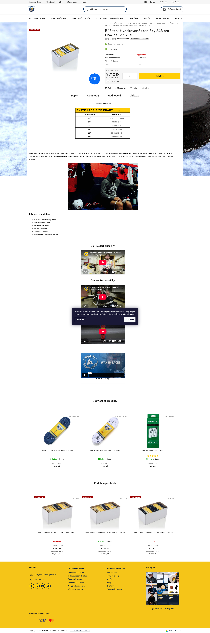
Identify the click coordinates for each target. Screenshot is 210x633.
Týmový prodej (72, 2)
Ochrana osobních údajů (77, 576)
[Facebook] (31, 586)
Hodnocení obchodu (76, 583)
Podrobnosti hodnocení (140, 39)
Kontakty (85, 2)
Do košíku (159, 76)
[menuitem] (38, 18)
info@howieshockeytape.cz (45, 575)
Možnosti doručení (112, 61)
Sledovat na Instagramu (164, 609)
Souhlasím (129, 320)
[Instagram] (37, 586)
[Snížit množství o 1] (124, 76)
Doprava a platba (35, 2)
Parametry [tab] (93, 95)
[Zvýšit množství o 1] (135, 76)
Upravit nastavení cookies (80, 630)
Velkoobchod (50, 2)
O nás (109, 579)
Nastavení (80, 320)
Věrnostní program (114, 589)
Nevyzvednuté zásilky (76, 586)
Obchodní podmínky (76, 573)
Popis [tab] (74, 95)
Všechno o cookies (75, 589)
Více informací (128, 314)
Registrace (175, 2)
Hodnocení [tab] (114, 95)
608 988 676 (39, 580)
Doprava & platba (75, 579)
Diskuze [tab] (134, 95)
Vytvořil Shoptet (175, 630)
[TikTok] (48, 586)
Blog (60, 2)
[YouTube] (42, 586)
